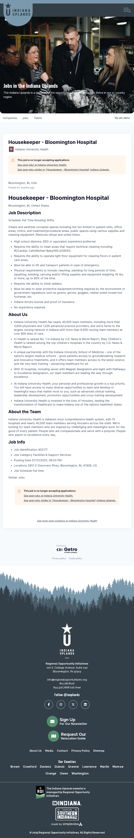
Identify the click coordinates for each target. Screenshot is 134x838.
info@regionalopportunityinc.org (67, 679)
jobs (25, 118)
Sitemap (99, 750)
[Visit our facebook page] (48, 704)
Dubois (60, 766)
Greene (73, 766)
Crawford (29, 766)
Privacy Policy (80, 750)
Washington (80, 773)
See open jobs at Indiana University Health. (42, 164)
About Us (35, 750)
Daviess (45, 766)
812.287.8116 (67, 683)
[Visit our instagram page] (61, 704)
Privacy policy (59, 558)
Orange (51, 773)
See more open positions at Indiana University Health (67, 520)
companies (10, 118)
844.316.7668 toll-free (67, 687)
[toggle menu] (127, 10)
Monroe (118, 766)
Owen (64, 773)
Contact (62, 750)
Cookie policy (75, 558)
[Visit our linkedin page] (85, 704)
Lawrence (89, 766)
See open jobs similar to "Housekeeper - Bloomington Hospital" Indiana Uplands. (63, 169)
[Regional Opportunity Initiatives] (17, 9)
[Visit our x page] (73, 704)
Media (49, 750)
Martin (104, 766)
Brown (15, 766)
